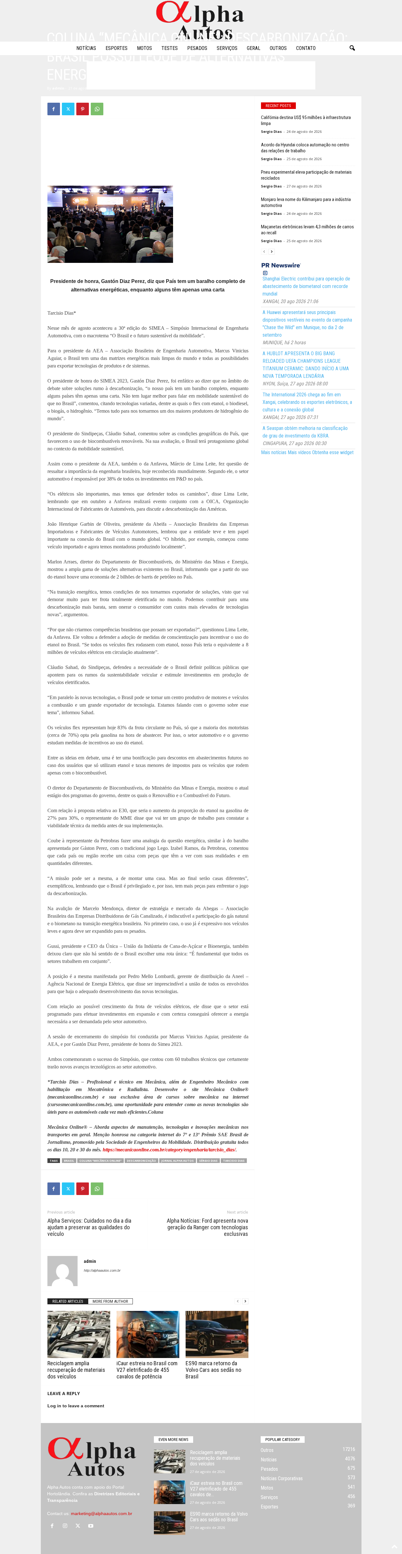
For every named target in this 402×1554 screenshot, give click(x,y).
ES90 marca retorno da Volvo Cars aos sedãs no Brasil (213, 1370)
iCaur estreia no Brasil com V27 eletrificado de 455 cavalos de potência (147, 1370)
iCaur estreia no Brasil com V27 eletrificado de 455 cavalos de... (216, 1488)
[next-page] (245, 1301)
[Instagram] (66, 1526)
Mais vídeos (299, 452)
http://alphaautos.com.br (102, 1270)
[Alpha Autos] (201, 20)
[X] (68, 109)
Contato (306, 48)
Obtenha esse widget (333, 452)
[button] (352, 48)
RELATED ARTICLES (67, 1301)
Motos (144, 48)
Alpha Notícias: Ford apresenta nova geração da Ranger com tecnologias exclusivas (207, 1227)
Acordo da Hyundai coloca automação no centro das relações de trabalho (305, 148)
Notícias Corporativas (282, 1478)
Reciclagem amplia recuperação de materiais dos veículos (76, 1370)
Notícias (86, 48)
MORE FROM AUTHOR (110, 1301)
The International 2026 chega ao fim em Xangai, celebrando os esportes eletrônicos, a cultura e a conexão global (307, 402)
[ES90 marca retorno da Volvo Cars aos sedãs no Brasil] (217, 1334)
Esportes (117, 48)
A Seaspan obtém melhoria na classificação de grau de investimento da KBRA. (305, 432)
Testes (169, 48)
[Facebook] (53, 109)
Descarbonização (141, 1161)
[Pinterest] (82, 109)
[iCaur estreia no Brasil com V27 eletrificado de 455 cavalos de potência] (148, 1334)
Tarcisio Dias (234, 1161)
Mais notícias (273, 452)
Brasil (69, 1161)
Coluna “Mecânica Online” (100, 1161)
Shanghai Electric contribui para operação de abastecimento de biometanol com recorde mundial (306, 286)
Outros (278, 48)
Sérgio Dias (208, 1161)
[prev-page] (238, 1301)
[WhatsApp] (97, 109)
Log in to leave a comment (75, 1405)
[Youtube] (91, 1526)
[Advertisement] (147, 139)
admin (58, 88)
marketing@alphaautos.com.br (101, 1513)
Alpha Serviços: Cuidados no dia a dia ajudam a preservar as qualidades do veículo (89, 1227)
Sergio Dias (271, 131)
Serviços (227, 48)
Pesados (197, 48)
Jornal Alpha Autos (177, 1161)
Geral (253, 48)
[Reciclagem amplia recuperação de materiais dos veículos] (78, 1334)
